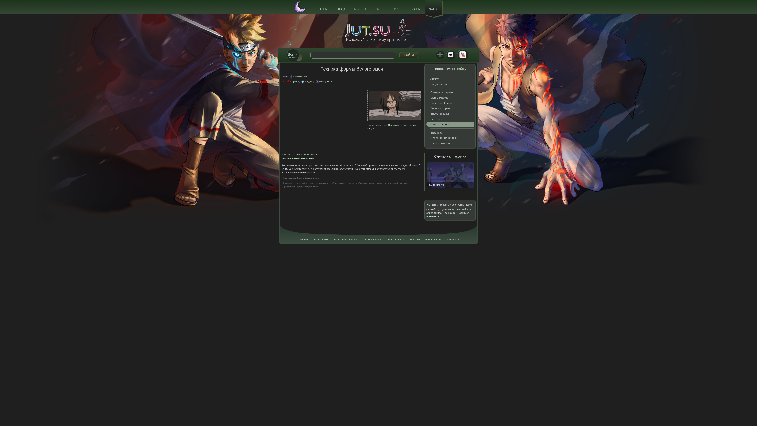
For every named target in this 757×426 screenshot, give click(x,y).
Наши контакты (440, 143)
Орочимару (394, 125)
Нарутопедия (438, 84)
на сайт (293, 55)
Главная (303, 239)
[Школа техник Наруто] (378, 30)
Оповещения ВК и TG (444, 137)
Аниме (434, 78)
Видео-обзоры (439, 113)
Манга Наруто (439, 97)
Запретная (294, 81)
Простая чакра (300, 76)
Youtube (462, 54)
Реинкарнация (325, 81)
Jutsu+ (440, 55)
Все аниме (321, 239)
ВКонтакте (450, 54)
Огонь (415, 9)
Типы (324, 9)
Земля (378, 9)
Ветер (396, 9)
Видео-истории (440, 108)
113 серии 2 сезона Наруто (304, 154)
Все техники (396, 239)
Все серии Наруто (346, 239)
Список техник (439, 124)
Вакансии (436, 132)
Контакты (453, 239)
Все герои (436, 119)
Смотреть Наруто (441, 92)
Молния (360, 9)
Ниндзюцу (309, 81)
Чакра (433, 9)
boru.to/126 (432, 216)
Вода (342, 9)
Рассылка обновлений (425, 239)
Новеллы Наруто (441, 103)
